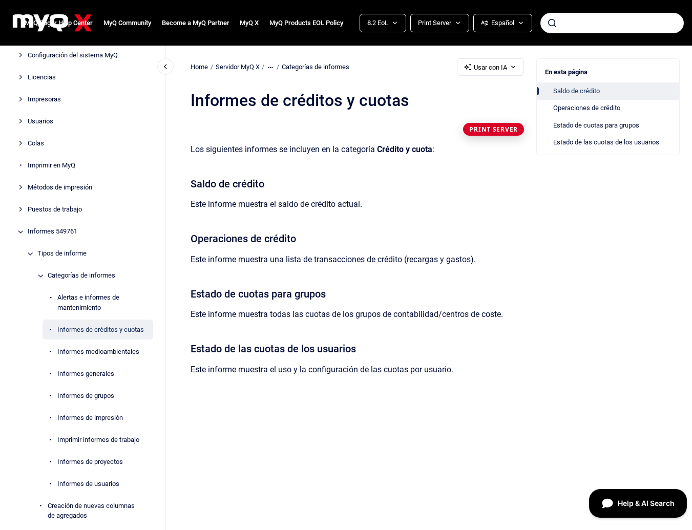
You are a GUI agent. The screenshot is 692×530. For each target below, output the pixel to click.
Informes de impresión (90, 417)
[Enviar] (552, 23)
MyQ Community (127, 23)
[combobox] (612, 23)
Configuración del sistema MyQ (73, 55)
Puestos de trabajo (55, 210)
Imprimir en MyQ (51, 165)
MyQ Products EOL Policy (306, 23)
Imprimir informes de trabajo (98, 439)
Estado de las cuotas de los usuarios (606, 142)
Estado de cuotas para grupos (596, 125)
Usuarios (40, 121)
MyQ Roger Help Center (59, 23)
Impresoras (44, 99)
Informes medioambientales (98, 351)
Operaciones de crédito (586, 108)
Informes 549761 (52, 232)
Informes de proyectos (90, 461)
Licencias (42, 77)
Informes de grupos (85, 395)
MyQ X (249, 23)
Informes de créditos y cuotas (100, 329)
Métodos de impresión (60, 188)
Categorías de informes (81, 276)
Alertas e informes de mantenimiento (88, 303)
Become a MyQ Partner (195, 23)
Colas (36, 143)
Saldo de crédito (576, 91)
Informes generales (85, 373)
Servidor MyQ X (238, 67)
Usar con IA (490, 67)
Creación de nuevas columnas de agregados (91, 511)
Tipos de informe (62, 254)
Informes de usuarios (88, 483)
